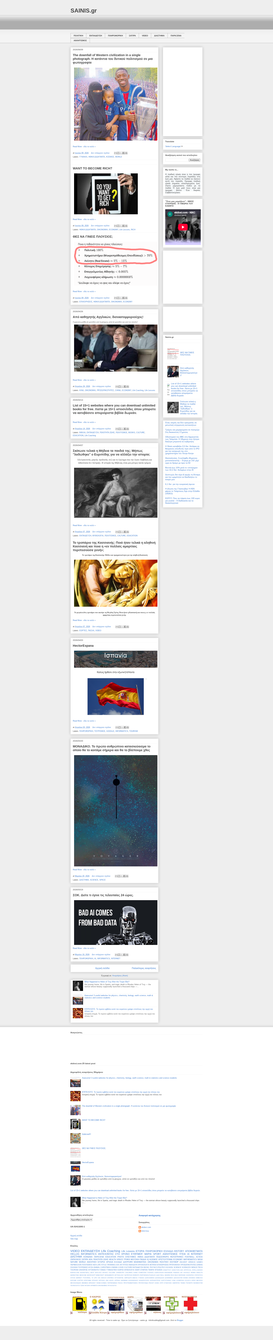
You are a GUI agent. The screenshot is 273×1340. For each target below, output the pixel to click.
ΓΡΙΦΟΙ (127, 1259)
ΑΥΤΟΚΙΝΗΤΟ (93, 1270)
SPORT (157, 1254)
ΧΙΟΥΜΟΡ (174, 1262)
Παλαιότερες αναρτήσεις (144, 968)
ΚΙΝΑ (81, 390)
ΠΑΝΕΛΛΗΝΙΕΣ (101, 1283)
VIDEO (145, 35)
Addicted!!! (86, 1134)
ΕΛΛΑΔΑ (168, 1251)
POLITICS (162, 1267)
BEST (92, 1272)
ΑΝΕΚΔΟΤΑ (132, 1265)
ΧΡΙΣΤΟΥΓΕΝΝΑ (165, 1259)
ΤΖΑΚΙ (82, 1285)
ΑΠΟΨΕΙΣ (110, 1278)
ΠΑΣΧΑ (91, 630)
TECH (200, 1267)
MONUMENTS (109, 1275)
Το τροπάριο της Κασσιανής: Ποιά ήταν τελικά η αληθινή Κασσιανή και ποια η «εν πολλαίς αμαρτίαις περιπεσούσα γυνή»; (114, 546)
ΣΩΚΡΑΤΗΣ (176, 1283)
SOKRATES (190, 1275)
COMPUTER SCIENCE (146, 1272)
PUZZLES (152, 1275)
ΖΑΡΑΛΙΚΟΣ (75, 1259)
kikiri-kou (145, 1231)
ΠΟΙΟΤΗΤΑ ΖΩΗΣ (107, 432)
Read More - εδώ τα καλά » (84, 146)
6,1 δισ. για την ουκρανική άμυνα (180, 484)
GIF (181, 1272)
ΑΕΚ (91, 1259)
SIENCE (194, 1267)
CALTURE (121, 536)
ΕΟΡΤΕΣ (83, 630)
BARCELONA (74, 1272)
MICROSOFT (91, 1275)
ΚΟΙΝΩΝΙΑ (88, 1257)
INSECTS (199, 1272)
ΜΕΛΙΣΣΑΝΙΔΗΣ (75, 1283)
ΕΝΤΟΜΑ (73, 1280)
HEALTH (112, 1259)
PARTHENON (144, 1275)
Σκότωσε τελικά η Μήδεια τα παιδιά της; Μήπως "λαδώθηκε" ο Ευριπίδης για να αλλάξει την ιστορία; (111, 452)
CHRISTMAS (105, 1267)
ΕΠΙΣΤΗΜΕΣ (130, 1257)
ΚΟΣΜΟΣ (110, 157)
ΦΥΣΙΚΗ (87, 1285)
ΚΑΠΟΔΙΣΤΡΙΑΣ (155, 1280)
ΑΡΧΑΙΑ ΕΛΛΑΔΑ (114, 1262)
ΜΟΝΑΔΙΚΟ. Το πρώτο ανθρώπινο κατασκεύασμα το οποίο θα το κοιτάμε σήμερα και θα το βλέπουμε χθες (111, 748)
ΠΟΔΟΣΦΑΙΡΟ (162, 1257)
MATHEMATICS (190, 1259)
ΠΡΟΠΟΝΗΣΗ (174, 1265)
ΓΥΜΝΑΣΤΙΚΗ (111, 1270)
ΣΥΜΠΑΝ (144, 1270)
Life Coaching (137, 390)
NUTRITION (128, 1275)
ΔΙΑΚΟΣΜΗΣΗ (149, 1278)
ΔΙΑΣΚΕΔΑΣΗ (159, 1278)
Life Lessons (124, 230)
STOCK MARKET (76, 1278)
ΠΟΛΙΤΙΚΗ (78, 35)
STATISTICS (199, 1275)
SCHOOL (169, 1267)
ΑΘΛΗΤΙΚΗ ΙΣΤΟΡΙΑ (96, 1262)
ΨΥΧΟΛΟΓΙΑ (112, 1285)
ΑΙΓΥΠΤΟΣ (124, 1265)
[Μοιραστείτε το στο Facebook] (123, 153)
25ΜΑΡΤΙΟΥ (167, 1270)
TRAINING (111, 1265)
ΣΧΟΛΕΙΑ (74, 1267)
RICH (133, 230)
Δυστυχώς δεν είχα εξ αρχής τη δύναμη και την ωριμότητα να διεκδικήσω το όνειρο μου (182, 477)
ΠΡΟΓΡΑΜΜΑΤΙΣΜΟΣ (130, 1283)
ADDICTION (176, 1270)
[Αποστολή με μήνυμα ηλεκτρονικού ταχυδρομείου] (115, 153)
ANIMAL (97, 1267)
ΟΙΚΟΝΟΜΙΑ (102, 230)
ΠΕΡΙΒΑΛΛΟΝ (75, 1265)
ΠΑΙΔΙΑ (143, 1259)
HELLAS (74, 1254)
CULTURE (140, 432)
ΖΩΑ (107, 1280)
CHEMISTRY (120, 1272)
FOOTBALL (190, 1257)
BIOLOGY (98, 1272)
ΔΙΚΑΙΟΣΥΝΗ (178, 1278)
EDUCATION (78, 435)
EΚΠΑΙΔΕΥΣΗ (138, 1267)
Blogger (180, 1320)
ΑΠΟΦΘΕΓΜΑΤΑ (194, 1251)
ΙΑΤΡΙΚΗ (117, 1280)
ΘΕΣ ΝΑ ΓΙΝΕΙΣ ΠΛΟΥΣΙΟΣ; (93, 236)
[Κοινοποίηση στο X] (120, 153)
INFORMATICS (121, 731)
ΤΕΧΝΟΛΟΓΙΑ (75, 1285)
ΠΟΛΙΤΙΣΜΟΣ (121, 432)
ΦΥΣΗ (90, 1267)
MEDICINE (82, 1275)
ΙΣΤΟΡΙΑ (140, 1251)
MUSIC (146, 1267)
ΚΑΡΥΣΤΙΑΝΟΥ (166, 1280)
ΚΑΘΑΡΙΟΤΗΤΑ (144, 1280)
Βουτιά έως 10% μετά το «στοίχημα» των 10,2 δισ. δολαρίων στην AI (181, 468)
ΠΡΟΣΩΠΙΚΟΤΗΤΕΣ (105, 390)
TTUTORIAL (87, 1278)
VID (99, 1278)
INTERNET (115, 958)
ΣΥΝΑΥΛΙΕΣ (168, 1283)
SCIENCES (186, 1267)
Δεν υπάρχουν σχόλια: (100, 153)
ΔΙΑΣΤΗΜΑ (159, 35)
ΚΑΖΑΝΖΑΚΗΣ (133, 1280)
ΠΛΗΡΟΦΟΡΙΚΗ (115, 35)
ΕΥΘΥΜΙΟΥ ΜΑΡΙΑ (141, 1254)
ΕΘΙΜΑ (185, 1278)
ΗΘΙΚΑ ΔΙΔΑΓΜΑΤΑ (96, 157)
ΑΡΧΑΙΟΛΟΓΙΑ (143, 1265)
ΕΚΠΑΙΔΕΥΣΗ (95, 35)
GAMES (200, 1262)
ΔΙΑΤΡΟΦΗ (128, 1262)
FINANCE (176, 1272)
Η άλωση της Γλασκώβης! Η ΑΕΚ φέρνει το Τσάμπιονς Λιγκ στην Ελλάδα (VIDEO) (182, 491)
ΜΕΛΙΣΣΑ (199, 1280)
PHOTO (120, 1257)
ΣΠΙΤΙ (161, 1283)
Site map (74, 1239)
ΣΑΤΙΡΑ (132, 35)
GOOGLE (110, 731)
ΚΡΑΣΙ (194, 1280)
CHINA (118, 390)
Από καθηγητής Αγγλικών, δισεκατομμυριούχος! (108, 317)
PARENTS (136, 1275)
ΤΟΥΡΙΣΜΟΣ (99, 731)
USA (117, 1265)
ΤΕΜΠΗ (151, 1270)
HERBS (193, 1272)
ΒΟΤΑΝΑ (153, 1265)
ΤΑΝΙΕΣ (182, 1283)
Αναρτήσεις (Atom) (120, 976)
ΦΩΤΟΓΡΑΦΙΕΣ (176, 1257)
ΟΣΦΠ (137, 1270)
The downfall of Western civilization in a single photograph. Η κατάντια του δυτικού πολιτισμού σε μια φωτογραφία (113, 58)
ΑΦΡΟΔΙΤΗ (128, 1278)
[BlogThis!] (118, 153)
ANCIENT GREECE (187, 1262)
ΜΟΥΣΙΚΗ (135, 1259)
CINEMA (114, 1267)
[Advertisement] (122, 21)
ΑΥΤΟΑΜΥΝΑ (118, 1278)
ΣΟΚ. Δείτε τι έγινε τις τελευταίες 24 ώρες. (103, 895)
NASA (200, 1259)
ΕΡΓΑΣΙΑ (102, 1280)
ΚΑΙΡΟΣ (121, 1270)
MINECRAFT (100, 1275)
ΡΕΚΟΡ (151, 1283)
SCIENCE (94, 880)
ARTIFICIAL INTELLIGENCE (193, 1270)
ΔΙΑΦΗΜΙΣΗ (169, 1278)
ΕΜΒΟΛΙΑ (199, 1278)
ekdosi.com (146, 1227)
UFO (95, 1278)
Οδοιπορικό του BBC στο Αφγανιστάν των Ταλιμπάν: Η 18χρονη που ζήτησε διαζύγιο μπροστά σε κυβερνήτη (182, 439)
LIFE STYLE (101, 1265)
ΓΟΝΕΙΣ (103, 1270)
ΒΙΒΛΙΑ (82, 432)
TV (92, 1278)
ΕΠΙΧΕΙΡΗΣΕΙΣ (85, 302)
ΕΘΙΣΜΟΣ (192, 1278)
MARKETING (74, 1275)
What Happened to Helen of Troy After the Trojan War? (106, 982)
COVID (121, 1267)
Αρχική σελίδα (102, 968)
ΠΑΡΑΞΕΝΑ (176, 35)
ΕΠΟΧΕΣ (95, 1280)
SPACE (102, 880)
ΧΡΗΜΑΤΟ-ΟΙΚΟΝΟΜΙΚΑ (99, 1285)
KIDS (95, 1265)
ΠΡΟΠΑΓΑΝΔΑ (143, 1283)
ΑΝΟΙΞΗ (103, 1278)
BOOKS (131, 432)
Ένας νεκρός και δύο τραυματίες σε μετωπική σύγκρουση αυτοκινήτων (181, 423)
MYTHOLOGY (119, 1275)
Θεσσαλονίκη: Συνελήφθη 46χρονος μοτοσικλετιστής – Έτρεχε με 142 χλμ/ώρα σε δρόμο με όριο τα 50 (182, 460)
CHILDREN (128, 1272)
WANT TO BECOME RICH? (92, 168)
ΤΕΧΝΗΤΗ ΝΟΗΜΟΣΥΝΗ (194, 1283)
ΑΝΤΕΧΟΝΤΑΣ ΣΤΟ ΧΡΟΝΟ (114, 1254)
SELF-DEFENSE (180, 1275)
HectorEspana (83, 645)
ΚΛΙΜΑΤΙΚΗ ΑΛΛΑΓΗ (183, 1280)
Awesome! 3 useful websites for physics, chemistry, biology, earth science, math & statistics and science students (129, 1078)
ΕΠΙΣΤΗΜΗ (87, 1280)
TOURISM (133, 731)
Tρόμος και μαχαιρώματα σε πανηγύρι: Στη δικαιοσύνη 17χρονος (182, 431)
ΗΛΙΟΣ (111, 1280)
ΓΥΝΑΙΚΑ (83, 157)
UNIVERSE (83, 1270)
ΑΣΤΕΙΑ (199, 1257)
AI (95, 958)
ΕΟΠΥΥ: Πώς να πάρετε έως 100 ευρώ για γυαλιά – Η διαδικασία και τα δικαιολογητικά (182, 500)
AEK (181, 1270)
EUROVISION (159, 1272)
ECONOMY (113, 230)
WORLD (118, 157)
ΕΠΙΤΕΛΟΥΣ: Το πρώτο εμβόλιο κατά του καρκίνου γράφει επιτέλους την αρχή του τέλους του (121, 1092)
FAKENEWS (168, 1272)
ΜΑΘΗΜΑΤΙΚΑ (140, 1262)
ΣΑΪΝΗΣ (200, 1265)
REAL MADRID (165, 1275)
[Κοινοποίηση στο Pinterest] (126, 153)
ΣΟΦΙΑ (157, 1283)
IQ (148, 1259)
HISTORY (179, 1251)
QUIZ (158, 1275)
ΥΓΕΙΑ (182, 1254)
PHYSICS (153, 1267)
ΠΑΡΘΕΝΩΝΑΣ (112, 1283)
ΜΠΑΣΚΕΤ (92, 1283)
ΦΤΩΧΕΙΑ (158, 1270)
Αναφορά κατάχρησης (150, 1215)
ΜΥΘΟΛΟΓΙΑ (98, 536)
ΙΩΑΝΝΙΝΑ (124, 1280)
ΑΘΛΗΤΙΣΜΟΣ (80, 40)
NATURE (74, 1262)
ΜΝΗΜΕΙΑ (85, 1283)
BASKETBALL (85, 1272)
